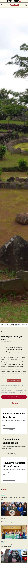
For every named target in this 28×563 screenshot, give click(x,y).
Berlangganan (14, 4)
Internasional (5, 494)
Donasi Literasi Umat (14, 397)
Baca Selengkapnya (14, 380)
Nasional (4, 518)
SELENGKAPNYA (9, 429)
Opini (13, 9)
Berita (8, 9)
